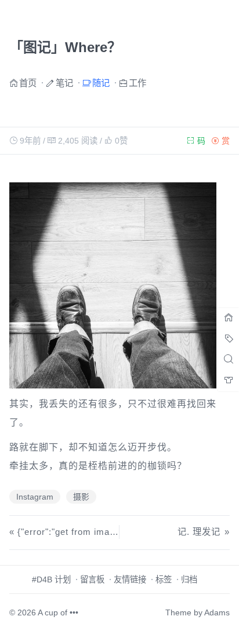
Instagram (34, 496)
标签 (163, 579)
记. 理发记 (199, 532)
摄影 (81, 496)
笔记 (64, 82)
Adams (217, 612)
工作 (137, 82)
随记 (101, 82)
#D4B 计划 (51, 579)
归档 (189, 579)
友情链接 (130, 579)
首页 (28, 82)
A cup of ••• (58, 612)
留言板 (92, 579)
